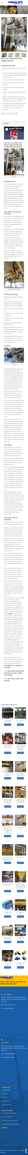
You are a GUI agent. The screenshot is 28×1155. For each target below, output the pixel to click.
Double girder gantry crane (20, 774)
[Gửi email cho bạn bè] (11, 113)
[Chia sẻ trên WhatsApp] (2, 113)
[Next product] (12, 11)
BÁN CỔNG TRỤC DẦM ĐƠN (7, 884)
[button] (2, 3)
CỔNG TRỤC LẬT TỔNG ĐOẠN (7, 938)
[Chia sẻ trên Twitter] (8, 113)
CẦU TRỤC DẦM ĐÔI (20, 913)
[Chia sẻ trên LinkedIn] (16, 113)
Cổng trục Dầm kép (20, 828)
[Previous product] (15, 11)
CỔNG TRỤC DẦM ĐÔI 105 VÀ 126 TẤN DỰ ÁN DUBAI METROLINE (7, 830)
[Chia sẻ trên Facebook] (5, 113)
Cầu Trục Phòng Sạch (20, 721)
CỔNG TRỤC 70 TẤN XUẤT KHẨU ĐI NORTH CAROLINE (20, 747)
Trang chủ (5, 8)
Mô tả (6, 123)
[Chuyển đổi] (2, 123)
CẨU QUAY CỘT (20, 857)
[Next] (24, 34)
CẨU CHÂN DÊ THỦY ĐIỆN (8, 746)
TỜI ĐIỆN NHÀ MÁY (8, 913)
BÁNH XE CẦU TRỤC (20, 963)
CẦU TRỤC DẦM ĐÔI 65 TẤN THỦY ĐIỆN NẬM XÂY (7, 859)
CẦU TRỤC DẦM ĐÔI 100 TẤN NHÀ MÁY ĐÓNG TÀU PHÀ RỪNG (20, 886)
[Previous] (3, 34)
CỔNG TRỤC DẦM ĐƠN (7, 721)
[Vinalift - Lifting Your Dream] (15, 2)
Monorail (23, 8)
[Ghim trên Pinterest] (14, 113)
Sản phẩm (14, 8)
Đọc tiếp (7, 724)
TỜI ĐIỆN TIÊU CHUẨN (20, 938)
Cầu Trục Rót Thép (7, 963)
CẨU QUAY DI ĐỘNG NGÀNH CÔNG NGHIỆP (20, 801)
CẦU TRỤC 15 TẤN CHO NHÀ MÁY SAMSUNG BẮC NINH (7, 801)
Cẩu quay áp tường (7, 774)
